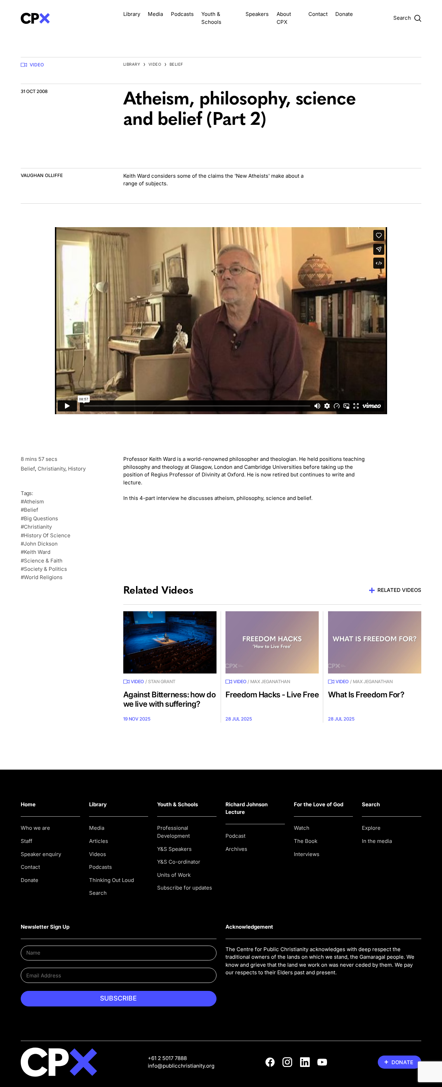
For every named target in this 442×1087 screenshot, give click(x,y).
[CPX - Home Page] (67, 18)
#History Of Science (45, 535)
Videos (97, 854)
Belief (176, 64)
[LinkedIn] (305, 1062)
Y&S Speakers (174, 849)
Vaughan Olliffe (42, 175)
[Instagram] (287, 1062)
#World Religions (42, 577)
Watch (301, 828)
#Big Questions (39, 518)
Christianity (51, 468)
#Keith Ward (35, 552)
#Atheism (32, 501)
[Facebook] (270, 1062)
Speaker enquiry (41, 854)
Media (155, 14)
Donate (344, 14)
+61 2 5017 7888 (167, 1058)
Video (37, 64)
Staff (26, 841)
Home (28, 804)
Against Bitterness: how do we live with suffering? (169, 699)
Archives (236, 849)
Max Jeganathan (270, 681)
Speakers (257, 14)
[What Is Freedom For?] (374, 642)
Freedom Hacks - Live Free (272, 694)
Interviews (306, 854)
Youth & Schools (177, 804)
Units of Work (174, 875)
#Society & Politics (44, 569)
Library (131, 14)
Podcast (235, 836)
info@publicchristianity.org (181, 1065)
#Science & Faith (42, 560)
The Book (305, 841)
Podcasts (182, 14)
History (77, 468)
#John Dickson (39, 543)
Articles (98, 841)
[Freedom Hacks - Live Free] (272, 642)
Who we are (35, 828)
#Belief (29, 510)
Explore (371, 828)
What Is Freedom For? (366, 694)
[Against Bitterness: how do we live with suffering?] (170, 642)
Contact (318, 14)
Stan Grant (161, 681)
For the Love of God (318, 804)
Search (98, 893)
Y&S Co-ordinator (178, 861)
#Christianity (36, 526)
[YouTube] (322, 1062)
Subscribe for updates (184, 887)
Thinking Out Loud (111, 880)
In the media (377, 841)
